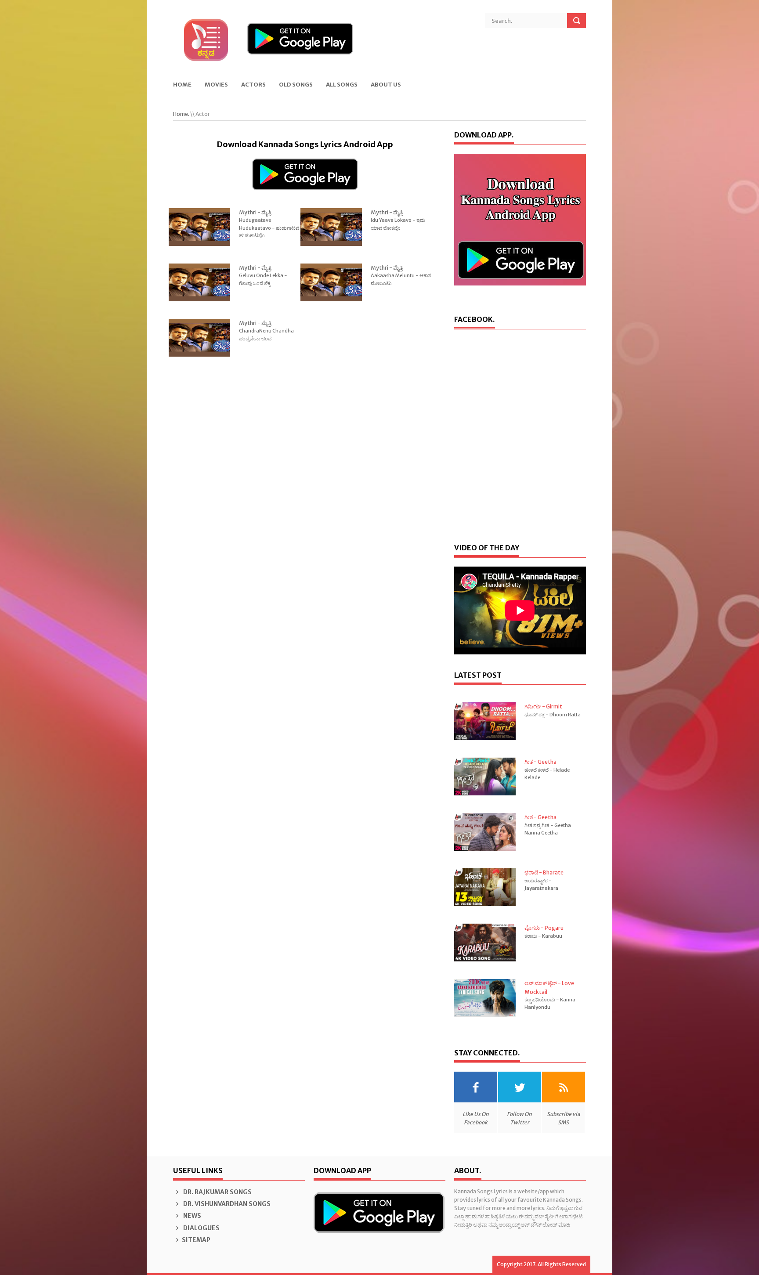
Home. (181, 114)
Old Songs (296, 85)
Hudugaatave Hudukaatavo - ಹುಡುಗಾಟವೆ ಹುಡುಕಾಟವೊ (269, 227)
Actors (253, 85)
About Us (386, 85)
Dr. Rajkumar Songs (217, 1192)
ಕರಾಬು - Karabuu (543, 936)
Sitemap (196, 1240)
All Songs (342, 85)
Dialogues (201, 1228)
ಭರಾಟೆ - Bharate (544, 872)
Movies (216, 85)
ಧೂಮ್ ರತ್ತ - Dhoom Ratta (552, 715)
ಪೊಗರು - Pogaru (544, 928)
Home (182, 85)
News (191, 1216)
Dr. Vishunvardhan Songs (226, 1204)
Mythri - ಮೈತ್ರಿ (255, 212)
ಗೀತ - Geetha (540, 761)
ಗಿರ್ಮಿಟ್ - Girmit (543, 706)
